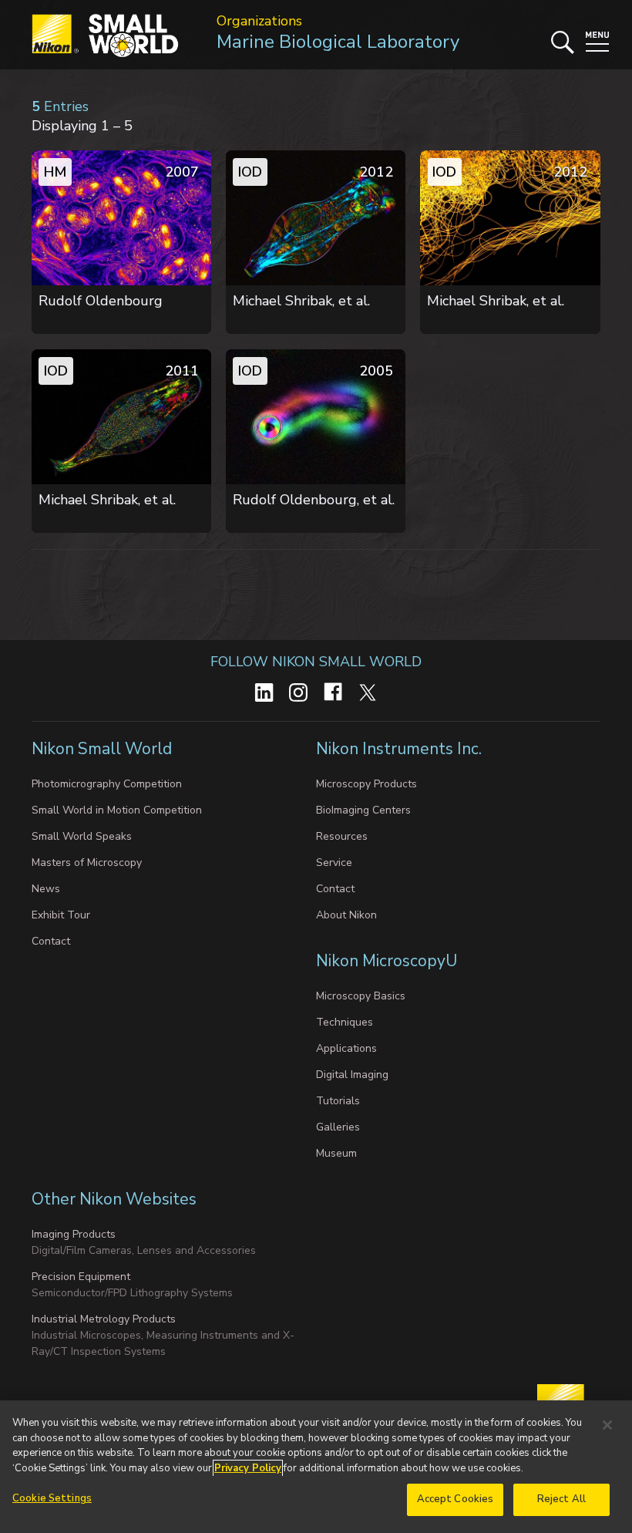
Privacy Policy (247, 1468)
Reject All (561, 1499)
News (46, 888)
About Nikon (346, 915)
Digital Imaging (352, 1074)
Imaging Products (74, 1234)
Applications (346, 1048)
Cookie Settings (52, 1498)
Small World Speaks (82, 836)
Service (334, 862)
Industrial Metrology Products (104, 1319)
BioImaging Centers (363, 810)
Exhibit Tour (61, 915)
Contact (51, 941)
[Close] (607, 1425)
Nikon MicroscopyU (386, 961)
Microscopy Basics (360, 996)
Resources (342, 836)
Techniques (344, 1022)
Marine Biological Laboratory (338, 41)
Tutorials (338, 1100)
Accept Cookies (455, 1499)
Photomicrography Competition (107, 784)
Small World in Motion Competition (117, 810)
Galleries (338, 1127)
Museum (336, 1153)
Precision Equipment (81, 1276)
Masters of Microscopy (87, 862)
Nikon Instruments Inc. (401, 749)
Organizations (259, 21)
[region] (316, 1466)
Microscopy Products (366, 784)
